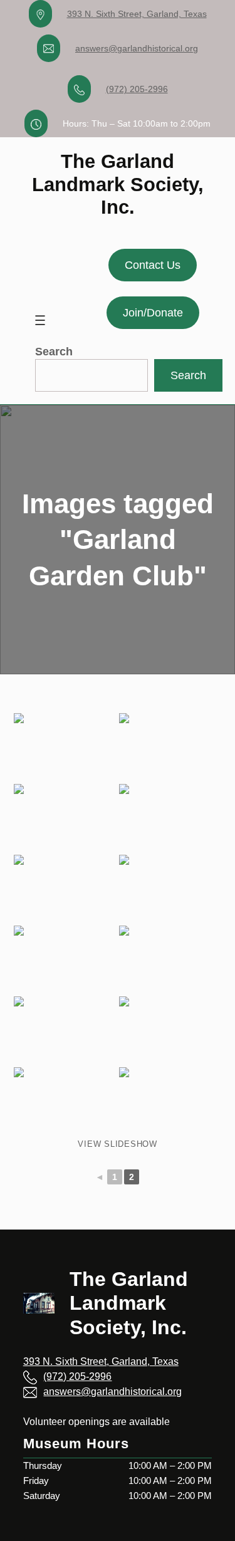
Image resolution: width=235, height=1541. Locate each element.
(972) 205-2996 (137, 89)
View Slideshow (117, 1144)
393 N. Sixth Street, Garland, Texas (137, 14)
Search (54, 351)
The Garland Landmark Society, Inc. (118, 183)
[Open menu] (40, 320)
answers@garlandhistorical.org (136, 48)
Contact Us (152, 265)
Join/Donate (153, 312)
